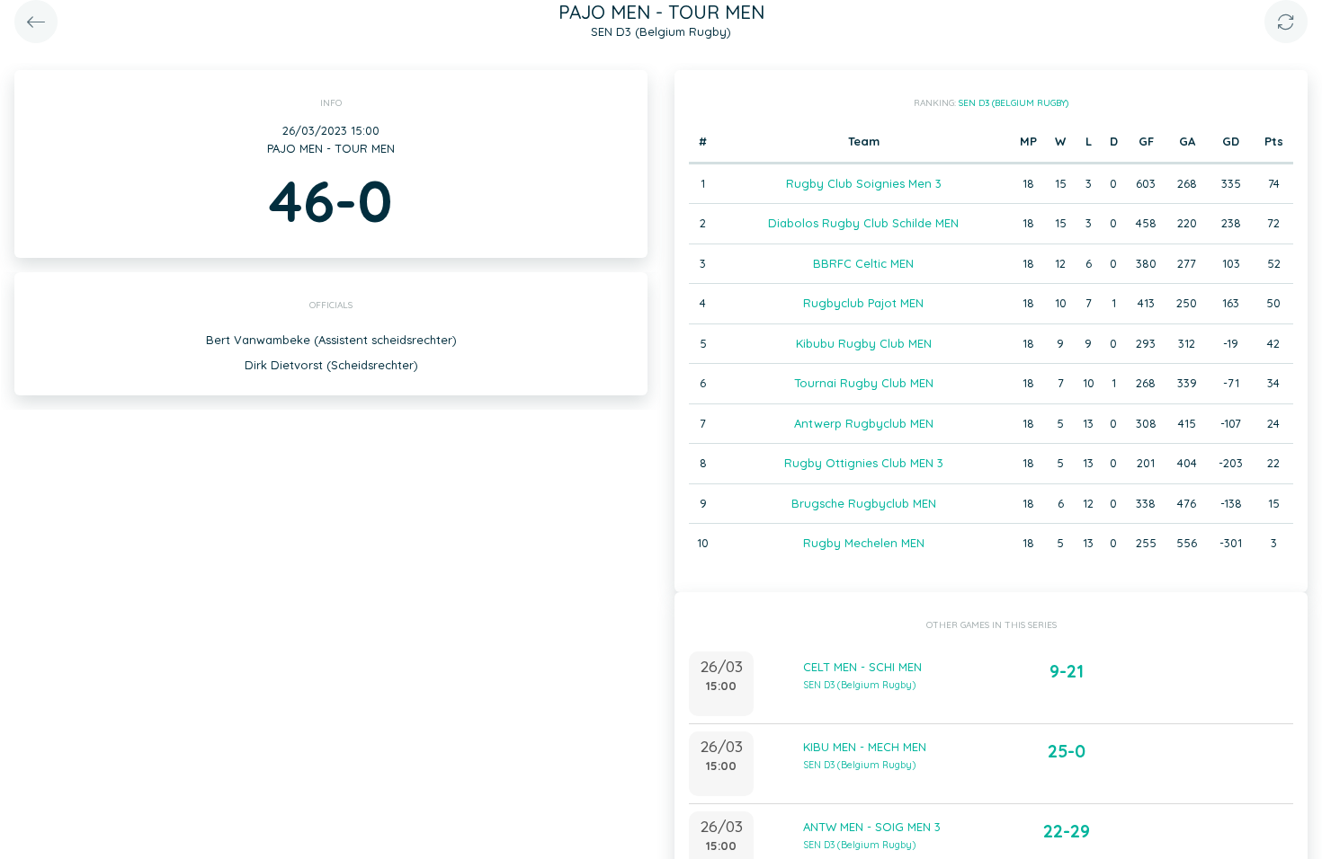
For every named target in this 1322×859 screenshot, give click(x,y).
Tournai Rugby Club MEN (863, 383)
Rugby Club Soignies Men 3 (864, 183)
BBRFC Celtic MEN (863, 263)
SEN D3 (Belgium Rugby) (1013, 103)
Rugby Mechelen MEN (864, 543)
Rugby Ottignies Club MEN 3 (863, 463)
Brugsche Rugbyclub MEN (863, 503)
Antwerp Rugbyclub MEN (863, 423)
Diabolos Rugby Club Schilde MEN (863, 223)
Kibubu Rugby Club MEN (864, 343)
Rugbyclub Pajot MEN (863, 303)
